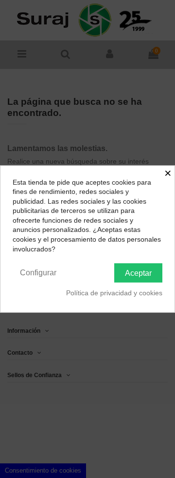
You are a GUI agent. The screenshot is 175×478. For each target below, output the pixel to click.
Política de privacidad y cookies (114, 292)
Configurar (38, 272)
